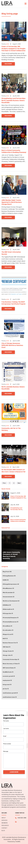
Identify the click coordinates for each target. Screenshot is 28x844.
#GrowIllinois (7, 626)
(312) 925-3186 (22, 818)
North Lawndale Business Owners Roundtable (13, 388)
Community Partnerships (11, 659)
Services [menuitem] (4, 820)
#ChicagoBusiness (9, 576)
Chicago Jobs (7, 655)
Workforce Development (11, 601)
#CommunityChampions (10, 617)
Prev (4, 483)
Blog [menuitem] (3, 830)
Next (19, 483)
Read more (8, 64)
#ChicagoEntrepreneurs (11, 584)
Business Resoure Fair (10, 642)
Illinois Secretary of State (11, 663)
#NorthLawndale (8, 592)
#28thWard (7, 605)
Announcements (8, 596)
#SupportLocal (8, 634)
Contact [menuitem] (4, 828)
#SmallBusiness (8, 588)
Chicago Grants (8, 651)
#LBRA (6, 580)
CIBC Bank (6, 647)
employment (7, 680)
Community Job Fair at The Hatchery (11, 429)
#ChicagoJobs (8, 613)
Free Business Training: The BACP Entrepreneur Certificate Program (13, 303)
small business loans (10, 697)
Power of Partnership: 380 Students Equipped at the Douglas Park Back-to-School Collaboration (13, 48)
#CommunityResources (10, 622)
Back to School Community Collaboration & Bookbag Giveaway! (14, 151)
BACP (5, 638)
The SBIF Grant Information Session (11, 253)
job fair (6, 688)
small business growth (10, 693)
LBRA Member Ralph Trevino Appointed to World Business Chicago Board (12, 202)
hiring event (7, 684)
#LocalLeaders (8, 630)
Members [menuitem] (5, 823)
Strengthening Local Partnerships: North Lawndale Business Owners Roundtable (14, 100)
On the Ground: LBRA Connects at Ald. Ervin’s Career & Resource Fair (14, 471)
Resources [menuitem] (5, 825)
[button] (25, 3)
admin (7, 44)
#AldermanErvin (8, 609)
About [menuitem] (4, 818)
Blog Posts (7, 571)
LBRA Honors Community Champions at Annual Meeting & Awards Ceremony (11, 555)
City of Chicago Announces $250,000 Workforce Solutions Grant (12, 345)
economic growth (9, 676)
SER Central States (9, 668)
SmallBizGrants (8, 672)
